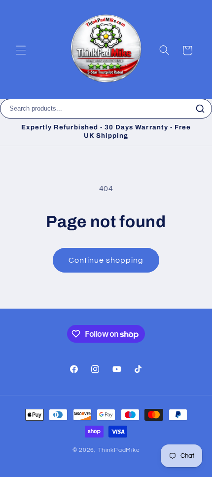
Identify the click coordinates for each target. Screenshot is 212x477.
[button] (20, 50)
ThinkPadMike (119, 450)
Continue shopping (106, 260)
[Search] (200, 109)
